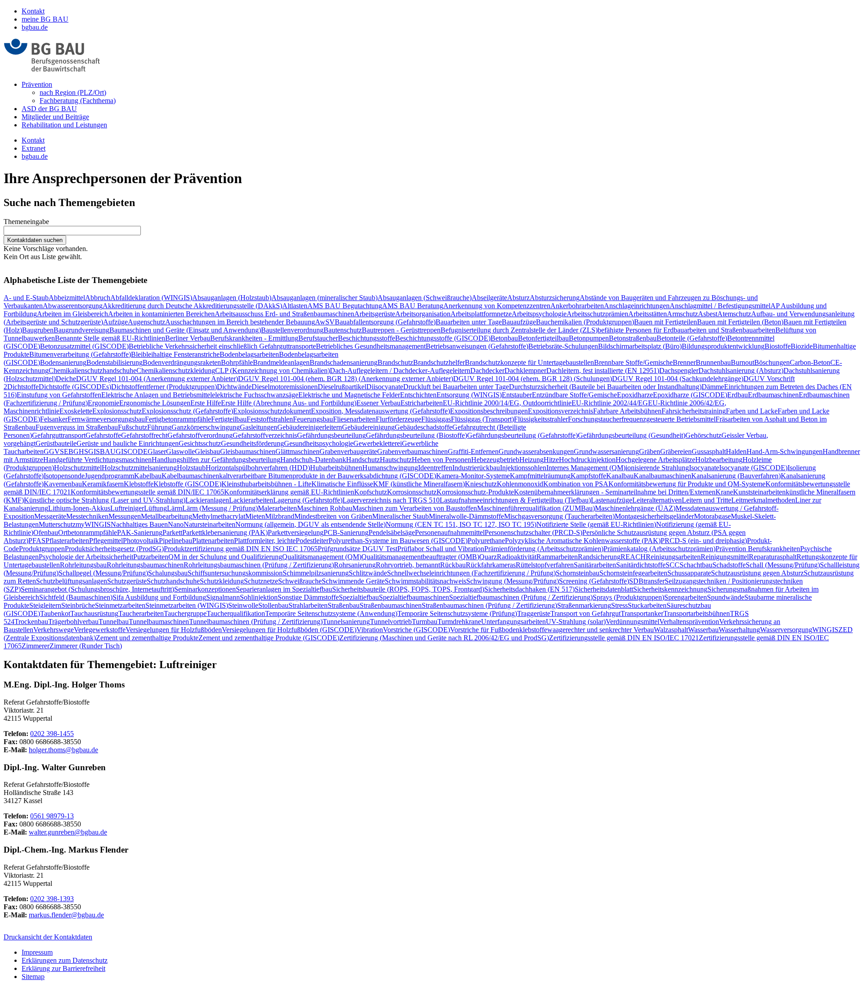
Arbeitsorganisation (422, 314)
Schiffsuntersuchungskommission (235, 573)
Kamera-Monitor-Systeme (473, 476)
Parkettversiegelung (296, 532)
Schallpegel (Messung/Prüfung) (103, 573)
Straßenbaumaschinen (391, 605)
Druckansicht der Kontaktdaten (48, 937)
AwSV (325, 322)
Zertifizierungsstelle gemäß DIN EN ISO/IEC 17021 (624, 638)
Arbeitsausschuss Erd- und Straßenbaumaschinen (284, 314)
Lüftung (155, 508)
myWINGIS (93, 524)
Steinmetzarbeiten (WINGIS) (186, 605)
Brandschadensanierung (344, 362)
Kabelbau (148, 476)
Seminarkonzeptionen (205, 589)
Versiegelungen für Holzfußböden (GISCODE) (289, 629)
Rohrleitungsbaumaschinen (145, 565)
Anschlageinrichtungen (637, 306)
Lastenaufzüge (611, 500)
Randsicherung (599, 557)
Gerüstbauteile (56, 443)
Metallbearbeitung (166, 516)
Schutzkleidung (222, 581)
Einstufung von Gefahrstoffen (59, 395)
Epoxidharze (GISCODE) (690, 395)
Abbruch (97, 297)
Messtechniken (87, 516)
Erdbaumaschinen (773, 395)
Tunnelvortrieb (391, 621)
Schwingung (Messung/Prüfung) (512, 581)
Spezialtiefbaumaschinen (414, 597)
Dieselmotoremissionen (285, 387)
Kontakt (33, 11)
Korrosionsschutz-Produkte (475, 492)
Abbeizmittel (67, 297)
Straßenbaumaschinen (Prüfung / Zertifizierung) (489, 605)
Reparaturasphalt (772, 557)
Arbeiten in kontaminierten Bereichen (161, 314)
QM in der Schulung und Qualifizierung (225, 557)
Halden (736, 451)
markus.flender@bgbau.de (66, 915)
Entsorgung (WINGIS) (469, 395)
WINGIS (825, 629)
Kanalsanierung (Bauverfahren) (736, 476)
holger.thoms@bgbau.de (63, 750)
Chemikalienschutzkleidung (175, 370)
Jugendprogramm (109, 476)
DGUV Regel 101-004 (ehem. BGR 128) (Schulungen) (532, 378)
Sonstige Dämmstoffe (308, 597)
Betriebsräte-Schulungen (563, 346)
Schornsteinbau (577, 573)
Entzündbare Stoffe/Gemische (574, 395)
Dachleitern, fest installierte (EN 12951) (602, 370)
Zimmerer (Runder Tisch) (86, 646)
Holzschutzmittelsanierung (139, 468)
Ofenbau (45, 532)
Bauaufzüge (519, 322)
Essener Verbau (378, 403)
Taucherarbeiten (141, 613)
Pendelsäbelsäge (392, 532)
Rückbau (453, 565)
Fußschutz (132, 427)
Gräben (649, 451)
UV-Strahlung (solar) (576, 621)
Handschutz (363, 459)
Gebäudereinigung (368, 427)
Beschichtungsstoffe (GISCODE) (442, 338)
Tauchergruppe (185, 613)
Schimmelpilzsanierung (316, 573)
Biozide (802, 346)
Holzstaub (191, 468)
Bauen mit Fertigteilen (665, 322)
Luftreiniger (127, 508)
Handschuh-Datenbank (313, 459)
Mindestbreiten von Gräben (333, 516)
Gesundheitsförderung (252, 443)
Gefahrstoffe (103, 435)
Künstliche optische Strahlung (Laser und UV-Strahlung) (104, 500)
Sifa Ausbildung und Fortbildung (159, 597)
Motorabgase (712, 516)
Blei (137, 354)
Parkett (172, 532)
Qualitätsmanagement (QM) (321, 557)
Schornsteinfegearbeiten (633, 573)
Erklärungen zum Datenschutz (65, 960)
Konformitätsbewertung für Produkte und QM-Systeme (686, 484)
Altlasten (294, 306)
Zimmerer (36, 646)
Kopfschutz (370, 492)
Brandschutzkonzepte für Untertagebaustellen (529, 362)
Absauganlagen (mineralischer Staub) (324, 297)
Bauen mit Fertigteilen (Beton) (740, 322)
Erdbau (737, 395)
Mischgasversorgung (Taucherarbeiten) (559, 516)
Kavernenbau (63, 484)
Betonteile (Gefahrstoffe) (692, 338)
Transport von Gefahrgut (585, 613)
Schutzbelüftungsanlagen (71, 581)
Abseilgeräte (489, 297)
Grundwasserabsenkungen (536, 451)
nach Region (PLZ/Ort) (73, 92)
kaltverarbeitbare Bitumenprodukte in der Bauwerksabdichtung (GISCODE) (327, 476)
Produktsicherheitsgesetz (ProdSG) (114, 548)
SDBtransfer (647, 581)
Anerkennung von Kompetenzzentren (496, 306)
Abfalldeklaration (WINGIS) (151, 297)
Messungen (124, 516)
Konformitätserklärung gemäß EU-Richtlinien (289, 492)
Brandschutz (395, 362)
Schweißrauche (300, 581)
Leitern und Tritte (706, 500)
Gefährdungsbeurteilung (331, 435)
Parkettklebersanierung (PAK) (225, 532)
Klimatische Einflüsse (342, 484)
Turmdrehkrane (459, 621)
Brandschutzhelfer (439, 362)
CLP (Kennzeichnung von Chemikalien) (272, 370)
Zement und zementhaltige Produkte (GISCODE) (268, 638)
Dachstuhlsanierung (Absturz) (740, 370)
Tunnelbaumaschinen (159, 621)
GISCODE (132, 451)
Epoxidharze (635, 395)
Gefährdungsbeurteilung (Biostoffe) (416, 435)
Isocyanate (704, 468)
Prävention (37, 84)
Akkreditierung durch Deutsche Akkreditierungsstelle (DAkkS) (192, 306)
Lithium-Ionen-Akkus (79, 508)
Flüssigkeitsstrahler (541, 419)
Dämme (713, 387)
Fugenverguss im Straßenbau (77, 427)
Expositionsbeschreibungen (489, 411)
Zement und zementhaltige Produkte (147, 638)
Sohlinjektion (259, 597)
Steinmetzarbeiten (120, 605)
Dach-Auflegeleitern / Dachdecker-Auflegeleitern (400, 370)
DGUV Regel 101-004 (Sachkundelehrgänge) (677, 378)
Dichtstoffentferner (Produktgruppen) (164, 387)
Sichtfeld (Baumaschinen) (75, 597)
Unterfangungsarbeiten (513, 621)
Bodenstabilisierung (114, 362)
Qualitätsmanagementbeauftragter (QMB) (420, 557)
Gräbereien (676, 451)
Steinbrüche (78, 605)
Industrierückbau (476, 468)
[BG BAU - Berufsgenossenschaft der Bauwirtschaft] (52, 69)
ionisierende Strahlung (657, 468)
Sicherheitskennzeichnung (670, 589)
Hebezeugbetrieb (495, 459)
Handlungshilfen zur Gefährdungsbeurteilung (216, 459)
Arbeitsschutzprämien (597, 314)
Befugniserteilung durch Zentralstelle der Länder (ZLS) (519, 330)
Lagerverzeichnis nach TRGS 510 (391, 500)
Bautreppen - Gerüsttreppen (401, 330)
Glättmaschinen (297, 451)
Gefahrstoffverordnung (200, 435)
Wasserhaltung (739, 629)
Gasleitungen (258, 427)
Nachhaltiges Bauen (139, 524)
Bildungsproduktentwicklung (723, 346)
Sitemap (33, 976)
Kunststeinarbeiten (759, 492)
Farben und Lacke (752, 411)
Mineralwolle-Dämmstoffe (466, 516)
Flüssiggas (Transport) (482, 419)
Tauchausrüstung (94, 613)
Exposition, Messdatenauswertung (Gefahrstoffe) (380, 411)
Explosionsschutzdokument (272, 411)
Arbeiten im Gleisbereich (72, 314)
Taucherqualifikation (236, 613)
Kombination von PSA (575, 484)
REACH (633, 557)
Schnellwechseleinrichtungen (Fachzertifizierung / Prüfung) (471, 573)
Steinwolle (243, 605)
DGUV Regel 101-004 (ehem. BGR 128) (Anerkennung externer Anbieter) (345, 378)
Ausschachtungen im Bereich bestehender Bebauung (240, 322)
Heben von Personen (441, 459)
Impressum (37, 952)
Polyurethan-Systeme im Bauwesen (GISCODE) (398, 540)
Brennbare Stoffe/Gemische (633, 362)
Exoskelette (75, 411)
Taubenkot (55, 613)
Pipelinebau (175, 540)
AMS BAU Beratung (412, 306)
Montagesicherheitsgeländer (654, 516)
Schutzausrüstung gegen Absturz (757, 573)
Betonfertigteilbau (543, 338)
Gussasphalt (709, 451)
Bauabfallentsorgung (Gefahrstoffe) (385, 322)
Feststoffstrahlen (270, 419)
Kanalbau (620, 476)
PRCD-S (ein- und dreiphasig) (704, 540)
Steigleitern (45, 605)
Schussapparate (689, 573)
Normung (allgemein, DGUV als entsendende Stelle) (310, 524)
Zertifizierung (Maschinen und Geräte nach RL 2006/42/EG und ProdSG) (444, 638)
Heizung (531, 459)
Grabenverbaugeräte (348, 451)
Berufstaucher (318, 338)
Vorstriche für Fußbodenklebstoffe (498, 629)
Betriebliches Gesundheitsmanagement (371, 346)
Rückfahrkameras (491, 565)
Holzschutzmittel (78, 468)
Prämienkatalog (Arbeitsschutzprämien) (659, 548)
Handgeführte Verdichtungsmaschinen (97, 459)
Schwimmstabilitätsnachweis (425, 581)
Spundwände (725, 597)
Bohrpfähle (237, 362)
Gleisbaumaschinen (247, 451)
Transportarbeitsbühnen (696, 613)
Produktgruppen (42, 548)
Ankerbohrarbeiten (577, 306)
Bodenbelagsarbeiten (249, 354)
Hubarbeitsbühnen (336, 468)
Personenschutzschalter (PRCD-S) (533, 532)
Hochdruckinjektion (587, 459)
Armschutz (682, 314)
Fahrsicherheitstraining (694, 411)
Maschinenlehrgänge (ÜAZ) (635, 508)
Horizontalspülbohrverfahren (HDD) (258, 468)
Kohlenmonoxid (520, 484)
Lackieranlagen (207, 500)
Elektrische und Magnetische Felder (349, 395)
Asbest (707, 314)
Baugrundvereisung (81, 330)
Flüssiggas (436, 419)
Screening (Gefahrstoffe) (594, 581)
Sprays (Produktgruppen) (628, 597)
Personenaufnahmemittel (450, 532)
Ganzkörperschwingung (205, 427)
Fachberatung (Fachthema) (78, 100)
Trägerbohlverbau (73, 621)
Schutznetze (261, 581)
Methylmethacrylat (218, 516)
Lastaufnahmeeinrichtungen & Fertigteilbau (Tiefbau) (515, 500)
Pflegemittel (106, 540)
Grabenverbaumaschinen (412, 451)
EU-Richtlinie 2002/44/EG (610, 403)
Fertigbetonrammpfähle (178, 419)
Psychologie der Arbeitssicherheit (86, 557)
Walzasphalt (671, 629)
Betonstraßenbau (633, 338)
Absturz (518, 297)
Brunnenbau (713, 362)
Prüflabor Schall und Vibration (440, 548)
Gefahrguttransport (59, 435)
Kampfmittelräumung (540, 476)
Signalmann (223, 597)
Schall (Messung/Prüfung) (783, 565)
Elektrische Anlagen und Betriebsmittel (156, 395)
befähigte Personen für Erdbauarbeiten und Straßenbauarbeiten (686, 330)
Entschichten (418, 395)
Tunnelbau (114, 621)
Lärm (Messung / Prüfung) (220, 508)
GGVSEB (58, 451)
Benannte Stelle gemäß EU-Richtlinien (110, 338)
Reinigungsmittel (725, 557)
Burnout (742, 362)
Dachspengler (678, 370)
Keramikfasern (103, 484)
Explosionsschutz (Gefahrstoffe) (187, 411)
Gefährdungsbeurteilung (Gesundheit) (631, 435)
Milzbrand (279, 516)
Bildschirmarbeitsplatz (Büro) (640, 346)
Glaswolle (180, 451)
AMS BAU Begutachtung (344, 306)
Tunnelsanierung (346, 621)
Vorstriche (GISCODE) (416, 629)
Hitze (551, 459)
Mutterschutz (57, 524)
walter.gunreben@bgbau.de (68, 832)
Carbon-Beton (810, 362)
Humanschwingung (390, 468)
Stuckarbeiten (647, 605)
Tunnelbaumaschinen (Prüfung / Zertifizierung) (256, 621)
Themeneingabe (26, 221)
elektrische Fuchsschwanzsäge (255, 395)
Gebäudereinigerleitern (309, 427)
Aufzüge (115, 322)
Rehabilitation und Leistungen (64, 125)
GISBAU (102, 451)
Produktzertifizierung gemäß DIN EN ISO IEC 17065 (241, 548)
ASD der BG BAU (49, 108)
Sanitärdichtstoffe (641, 565)
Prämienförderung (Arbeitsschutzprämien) (543, 548)
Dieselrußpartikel (342, 387)
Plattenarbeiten (213, 540)
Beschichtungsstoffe (366, 338)
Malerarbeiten (277, 508)
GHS (80, 451)
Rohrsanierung (355, 565)
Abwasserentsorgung (73, 306)
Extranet (33, 148)
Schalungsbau (168, 573)
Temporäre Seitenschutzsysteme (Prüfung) (457, 613)
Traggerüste (533, 613)
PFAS (36, 540)
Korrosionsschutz (411, 492)
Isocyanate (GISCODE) (753, 468)
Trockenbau (31, 621)
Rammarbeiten (557, 557)
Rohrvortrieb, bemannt (408, 565)
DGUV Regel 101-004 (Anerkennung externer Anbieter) (157, 378)
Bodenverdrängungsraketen (182, 362)
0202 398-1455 (52, 733)
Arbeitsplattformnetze (481, 314)
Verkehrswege (53, 629)
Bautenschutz (343, 330)
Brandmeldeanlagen (281, 362)
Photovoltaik (141, 540)
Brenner (684, 362)
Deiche (66, 378)
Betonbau (504, 338)
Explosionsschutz (117, 411)
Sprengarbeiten (685, 597)
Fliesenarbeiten (354, 419)
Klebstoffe (138, 484)
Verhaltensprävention (689, 621)
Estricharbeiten (421, 403)
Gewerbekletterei (377, 443)
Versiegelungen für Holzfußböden (174, 629)
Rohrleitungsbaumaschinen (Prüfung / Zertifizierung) (259, 565)
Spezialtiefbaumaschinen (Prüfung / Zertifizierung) (521, 597)
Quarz (488, 557)
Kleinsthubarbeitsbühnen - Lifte (266, 484)
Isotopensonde (64, 476)
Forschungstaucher (594, 419)
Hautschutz (396, 459)
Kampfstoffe (588, 476)
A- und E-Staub (26, 297)
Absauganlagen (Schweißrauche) (425, 297)
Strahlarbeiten (308, 605)
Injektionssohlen (523, 468)
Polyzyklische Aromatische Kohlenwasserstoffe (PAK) (583, 540)
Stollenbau (273, 605)
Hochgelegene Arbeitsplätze (655, 459)
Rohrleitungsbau (83, 565)
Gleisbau (207, 451)
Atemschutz (734, 314)
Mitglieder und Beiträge (55, 117)
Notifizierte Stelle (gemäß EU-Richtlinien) (596, 524)
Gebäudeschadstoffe (423, 427)
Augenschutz (146, 322)
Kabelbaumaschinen (190, 476)
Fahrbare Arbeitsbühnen (627, 411)
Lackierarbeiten (251, 500)
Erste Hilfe (205, 403)
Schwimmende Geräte (353, 581)
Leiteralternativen (657, 500)
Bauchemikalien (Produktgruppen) (585, 322)
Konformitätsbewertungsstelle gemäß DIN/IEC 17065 (147, 492)
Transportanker (642, 613)
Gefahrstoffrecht (144, 435)
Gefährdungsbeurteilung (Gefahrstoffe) (522, 435)
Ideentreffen (435, 468)
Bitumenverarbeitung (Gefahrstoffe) (80, 354)
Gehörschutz (703, 435)
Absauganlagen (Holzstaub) (231, 297)
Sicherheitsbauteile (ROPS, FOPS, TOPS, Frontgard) (408, 589)
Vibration (369, 629)
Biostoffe (778, 346)
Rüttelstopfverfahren (545, 565)
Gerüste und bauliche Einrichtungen (127, 443)
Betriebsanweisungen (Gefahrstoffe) (477, 346)
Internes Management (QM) (586, 468)
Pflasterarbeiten (67, 540)
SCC (673, 565)
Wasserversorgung (786, 629)
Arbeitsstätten (647, 314)
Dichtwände (234, 387)
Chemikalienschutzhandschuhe (92, 370)
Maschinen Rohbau (324, 508)
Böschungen (772, 362)
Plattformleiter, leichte (265, 540)
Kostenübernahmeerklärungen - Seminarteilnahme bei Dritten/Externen (615, 492)
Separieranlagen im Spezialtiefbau (284, 589)
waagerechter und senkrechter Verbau (600, 629)
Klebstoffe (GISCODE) (187, 484)
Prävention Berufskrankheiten (758, 548)
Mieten (255, 516)
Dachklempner (525, 370)
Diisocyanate (384, 387)
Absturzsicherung (555, 297)
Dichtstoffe (23, 387)
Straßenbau (344, 605)
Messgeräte (50, 516)
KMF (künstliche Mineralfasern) (419, 484)
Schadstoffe (729, 565)
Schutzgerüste (127, 581)
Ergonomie (103, 403)
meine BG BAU (45, 19)
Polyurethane (486, 540)
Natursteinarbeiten (209, 524)
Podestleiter (312, 540)
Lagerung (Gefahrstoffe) (307, 500)
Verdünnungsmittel (632, 621)
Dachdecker (487, 370)
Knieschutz (481, 484)
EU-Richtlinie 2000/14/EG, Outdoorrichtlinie (507, 403)
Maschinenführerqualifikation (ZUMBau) (536, 508)
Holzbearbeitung (718, 459)
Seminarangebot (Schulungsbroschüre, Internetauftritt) (97, 589)
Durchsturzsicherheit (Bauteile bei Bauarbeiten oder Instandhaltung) (605, 387)
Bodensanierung (63, 362)
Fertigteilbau (229, 419)
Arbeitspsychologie (539, 314)
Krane (724, 492)
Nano (176, 524)
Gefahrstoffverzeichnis (265, 435)
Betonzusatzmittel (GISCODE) (84, 346)
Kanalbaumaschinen (662, 476)
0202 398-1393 (52, 899)
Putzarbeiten (150, 557)
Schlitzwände (368, 573)
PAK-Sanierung (139, 532)
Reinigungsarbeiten (673, 557)
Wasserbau (703, 629)
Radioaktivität (516, 557)
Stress (619, 605)
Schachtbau (696, 565)
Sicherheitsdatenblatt (604, 589)
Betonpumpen (589, 338)
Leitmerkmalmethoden (763, 500)
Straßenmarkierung (584, 605)
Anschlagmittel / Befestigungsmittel (720, 306)
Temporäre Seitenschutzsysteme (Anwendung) (331, 613)
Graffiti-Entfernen (473, 451)
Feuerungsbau (313, 419)
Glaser (157, 451)
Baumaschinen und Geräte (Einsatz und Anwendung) (185, 330)
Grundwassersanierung (606, 451)
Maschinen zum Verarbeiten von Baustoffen (414, 508)
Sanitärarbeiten (595, 565)
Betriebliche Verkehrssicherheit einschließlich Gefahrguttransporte (222, 346)
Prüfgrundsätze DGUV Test (357, 548)
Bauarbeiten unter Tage (469, 322)
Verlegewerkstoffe (100, 629)
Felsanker (54, 419)
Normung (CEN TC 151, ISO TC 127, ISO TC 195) (461, 524)
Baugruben (38, 330)
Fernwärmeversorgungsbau (106, 419)
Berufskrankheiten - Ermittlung (254, 338)
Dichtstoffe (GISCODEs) (75, 387)
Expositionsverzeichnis (560, 411)
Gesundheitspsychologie (318, 443)
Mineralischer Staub (400, 516)
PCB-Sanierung (346, 532)
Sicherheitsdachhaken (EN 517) (529, 589)
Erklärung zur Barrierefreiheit (63, 968)
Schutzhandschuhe (173, 581)
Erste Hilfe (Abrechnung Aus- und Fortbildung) (288, 403)
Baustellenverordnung (292, 330)
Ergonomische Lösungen (154, 403)
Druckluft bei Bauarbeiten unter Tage (456, 387)
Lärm (174, 508)
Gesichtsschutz (200, 443)
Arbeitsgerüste (374, 314)
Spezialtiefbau (359, 597)
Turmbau (424, 621)
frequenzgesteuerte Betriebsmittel (668, 419)
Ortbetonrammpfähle (87, 532)
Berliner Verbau (187, 338)
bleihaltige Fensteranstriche (181, 354)
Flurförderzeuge (398, 419)
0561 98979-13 (52, 816)
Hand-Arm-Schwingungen (785, 451)
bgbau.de (35, 27)
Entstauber (517, 395)
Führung (159, 427)
